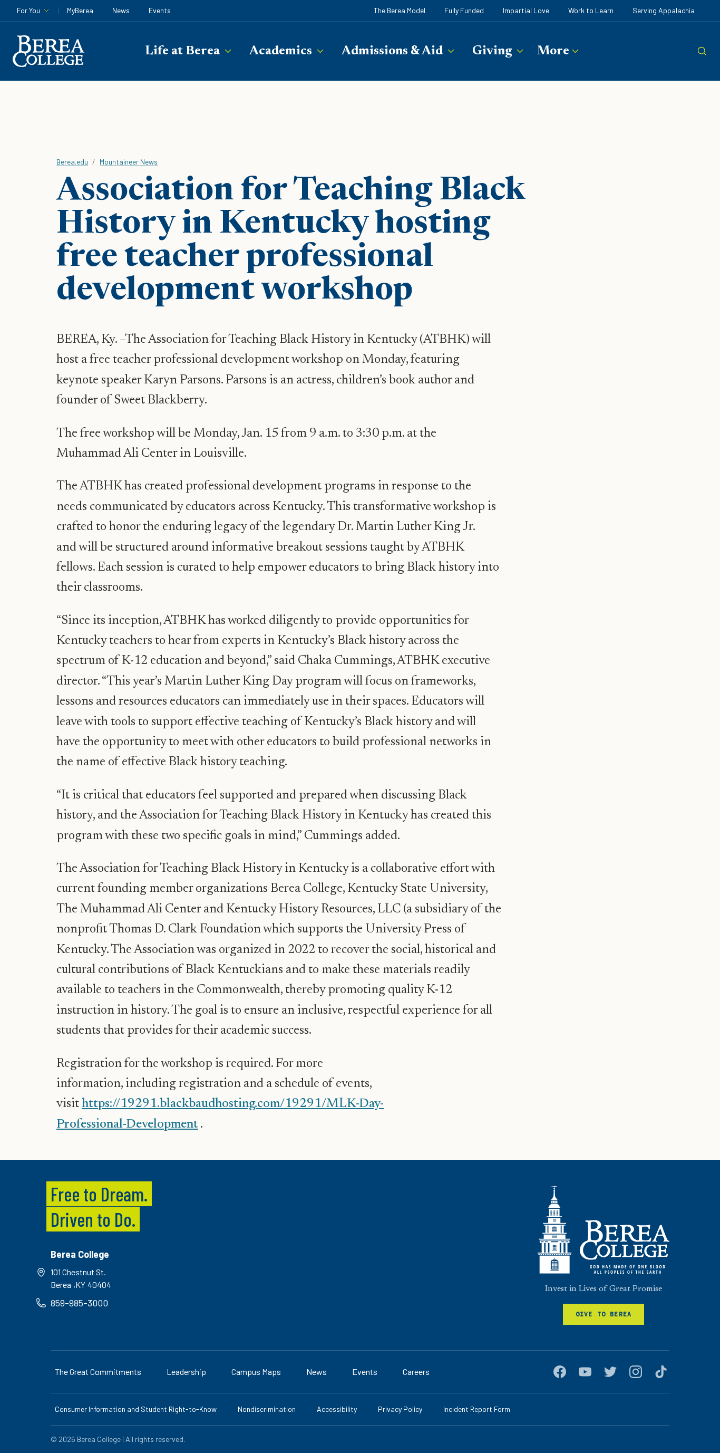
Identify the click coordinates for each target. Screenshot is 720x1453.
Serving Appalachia (664, 10)
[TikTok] (661, 1371)
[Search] (702, 51)
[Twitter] (610, 1371)
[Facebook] (559, 1371)
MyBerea (80, 10)
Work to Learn (591, 10)
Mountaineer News (129, 161)
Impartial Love (526, 10)
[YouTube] (585, 1371)
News (121, 10)
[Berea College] (603, 1229)
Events (160, 10)
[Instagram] (635, 1371)
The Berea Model (399, 10)
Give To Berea (604, 1314)
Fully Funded (464, 10)
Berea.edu (72, 161)
